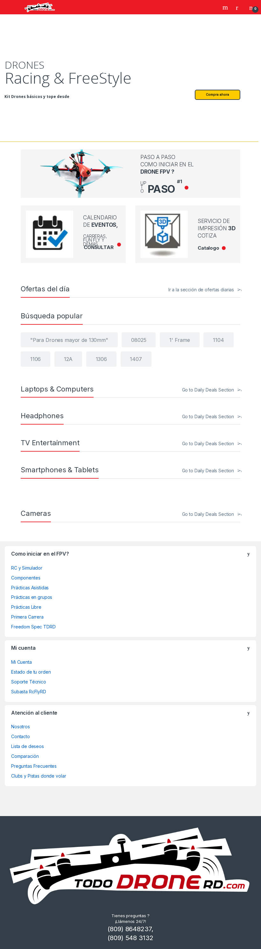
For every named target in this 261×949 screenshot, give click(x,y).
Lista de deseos (27, 746)
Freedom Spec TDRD (33, 626)
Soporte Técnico (28, 681)
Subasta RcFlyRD (28, 691)
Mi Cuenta (21, 662)
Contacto (20, 736)
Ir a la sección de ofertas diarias (201, 289)
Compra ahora (217, 95)
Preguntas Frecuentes (34, 766)
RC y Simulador (26, 568)
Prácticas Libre (26, 607)
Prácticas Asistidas (30, 587)
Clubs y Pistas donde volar (38, 776)
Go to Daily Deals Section (208, 389)
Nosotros (20, 726)
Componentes (25, 577)
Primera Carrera (27, 617)
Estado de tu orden (31, 672)
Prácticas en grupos (31, 597)
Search (225, 7)
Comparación (25, 756)
